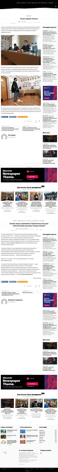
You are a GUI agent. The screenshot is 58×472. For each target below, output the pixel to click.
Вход (20, 464)
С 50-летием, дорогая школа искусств (31, 441)
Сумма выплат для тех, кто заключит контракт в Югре (32, 436)
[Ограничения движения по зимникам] (3, 431)
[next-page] (30, 216)
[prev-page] (27, 216)
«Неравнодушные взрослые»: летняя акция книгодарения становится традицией (36, 204)
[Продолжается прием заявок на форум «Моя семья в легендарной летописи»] (3, 442)
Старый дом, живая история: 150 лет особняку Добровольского (49, 74)
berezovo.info (8, 468)
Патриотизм (45, 44)
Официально (45, 30)
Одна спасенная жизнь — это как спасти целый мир (49, 105)
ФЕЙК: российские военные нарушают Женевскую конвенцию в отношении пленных (31, 129)
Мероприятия (45, 115)
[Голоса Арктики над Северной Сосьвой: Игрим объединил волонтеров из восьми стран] (50, 196)
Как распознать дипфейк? (32, 430)
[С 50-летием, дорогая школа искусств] (22, 442)
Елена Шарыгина (7, 211)
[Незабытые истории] (3, 437)
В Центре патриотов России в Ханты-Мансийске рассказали (49, 47)
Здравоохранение (46, 103)
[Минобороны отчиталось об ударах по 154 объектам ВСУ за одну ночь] (50, 138)
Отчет (23, 464)
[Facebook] (36, 121)
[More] (39, 121)
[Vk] (41, 453)
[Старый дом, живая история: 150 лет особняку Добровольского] (7, 196)
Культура (44, 71)
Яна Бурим (23, 21)
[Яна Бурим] (19, 22)
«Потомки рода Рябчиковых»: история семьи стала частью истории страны (22, 204)
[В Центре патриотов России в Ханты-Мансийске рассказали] (50, 153)
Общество (29, 15)
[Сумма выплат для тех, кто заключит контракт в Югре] (22, 437)
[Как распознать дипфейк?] (22, 431)
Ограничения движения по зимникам (12, 431)
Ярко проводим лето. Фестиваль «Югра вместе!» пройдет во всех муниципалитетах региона (50, 119)
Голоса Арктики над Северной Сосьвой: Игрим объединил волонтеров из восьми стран (51, 205)
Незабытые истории (11, 435)
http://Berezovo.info (11, 137)
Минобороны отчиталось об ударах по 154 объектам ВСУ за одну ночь (50, 33)
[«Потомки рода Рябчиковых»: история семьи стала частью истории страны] (21, 196)
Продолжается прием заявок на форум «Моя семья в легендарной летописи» (12, 442)
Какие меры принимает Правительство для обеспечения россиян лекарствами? (10, 129)
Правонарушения (46, 56)
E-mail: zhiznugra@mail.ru (24, 462)
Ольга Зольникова (51, 213)
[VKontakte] (56, 6)
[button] (55, 2)
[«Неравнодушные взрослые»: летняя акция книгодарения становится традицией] (36, 196)
